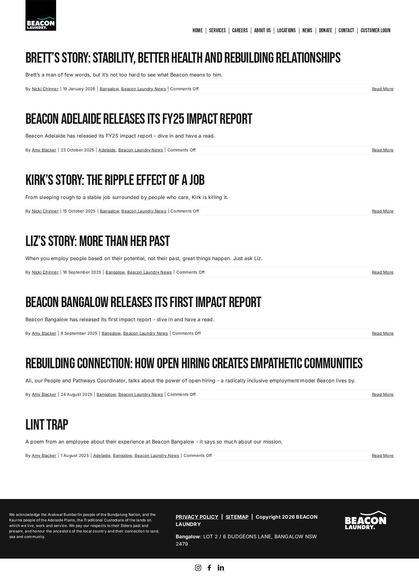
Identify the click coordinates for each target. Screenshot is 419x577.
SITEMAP (237, 517)
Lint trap (46, 425)
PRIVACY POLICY (197, 517)
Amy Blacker (44, 149)
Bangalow (109, 88)
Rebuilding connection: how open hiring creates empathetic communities (194, 363)
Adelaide (107, 149)
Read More (383, 88)
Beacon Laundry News (143, 88)
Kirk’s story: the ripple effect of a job (114, 180)
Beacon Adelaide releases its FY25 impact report (138, 119)
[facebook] (209, 568)
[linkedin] (221, 568)
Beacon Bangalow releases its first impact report (143, 302)
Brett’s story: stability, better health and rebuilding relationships (182, 58)
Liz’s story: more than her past (97, 241)
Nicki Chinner (45, 88)
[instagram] (198, 568)
